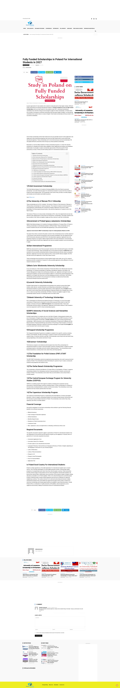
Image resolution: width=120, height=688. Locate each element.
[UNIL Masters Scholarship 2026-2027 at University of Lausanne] (84, 112)
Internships (30, 658)
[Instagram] (94, 19)
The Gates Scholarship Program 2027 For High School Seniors (86, 210)
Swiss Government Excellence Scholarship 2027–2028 (81, 102)
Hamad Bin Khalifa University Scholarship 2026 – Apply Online (33, 654)
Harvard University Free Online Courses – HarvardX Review (53, 647)
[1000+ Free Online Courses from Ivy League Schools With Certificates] (43, 661)
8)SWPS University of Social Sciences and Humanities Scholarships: (48, 166)
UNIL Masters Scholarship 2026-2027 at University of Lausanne (83, 120)
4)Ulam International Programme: (40, 160)
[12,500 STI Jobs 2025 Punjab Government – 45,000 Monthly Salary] (25, 660)
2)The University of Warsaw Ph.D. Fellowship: (43, 157)
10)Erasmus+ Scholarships (39, 170)
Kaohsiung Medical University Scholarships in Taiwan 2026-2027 (87, 174)
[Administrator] (24, 67)
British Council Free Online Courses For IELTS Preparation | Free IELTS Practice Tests (52, 654)
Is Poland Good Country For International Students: (44, 181)
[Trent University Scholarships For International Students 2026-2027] (77, 181)
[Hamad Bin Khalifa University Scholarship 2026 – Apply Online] (25, 654)
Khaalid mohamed (43, 607)
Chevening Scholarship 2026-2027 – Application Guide (39, 34)
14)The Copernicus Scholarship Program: (42, 176)
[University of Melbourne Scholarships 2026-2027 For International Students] (25, 647)
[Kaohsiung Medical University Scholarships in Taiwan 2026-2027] (77, 175)
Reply (40, 611)
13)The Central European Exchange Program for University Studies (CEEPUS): (50, 175)
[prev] (94, 34)
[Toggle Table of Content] (66, 154)
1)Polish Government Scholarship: (40, 155)
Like (91, 76)
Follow (91, 79)
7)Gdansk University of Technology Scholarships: (44, 165)
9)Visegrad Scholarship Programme (41, 168)
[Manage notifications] (117, 685)
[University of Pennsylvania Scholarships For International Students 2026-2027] (77, 203)
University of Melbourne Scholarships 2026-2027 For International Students (34, 647)
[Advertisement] (37, 9)
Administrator (28, 67)
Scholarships (77, 100)
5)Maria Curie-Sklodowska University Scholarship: (44, 162)
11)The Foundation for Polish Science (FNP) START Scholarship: (47, 171)
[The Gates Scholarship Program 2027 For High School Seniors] (77, 210)
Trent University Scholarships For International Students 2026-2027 (87, 181)
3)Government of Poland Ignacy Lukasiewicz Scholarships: (46, 158)
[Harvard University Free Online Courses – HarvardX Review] (43, 647)
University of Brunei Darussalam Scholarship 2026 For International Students (86, 196)
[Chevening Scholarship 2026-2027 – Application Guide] (77, 188)
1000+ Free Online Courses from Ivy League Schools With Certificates (52, 661)
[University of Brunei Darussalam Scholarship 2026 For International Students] (77, 195)
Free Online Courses (50, 645)
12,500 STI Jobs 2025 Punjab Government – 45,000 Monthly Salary (33, 660)
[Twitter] (96, 19)
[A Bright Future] (30, 23)
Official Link (31, 197)
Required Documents (38, 179)
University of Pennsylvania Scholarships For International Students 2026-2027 (87, 203)
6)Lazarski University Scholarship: (40, 163)
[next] (96, 34)
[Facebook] (91, 19)
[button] (95, 31)
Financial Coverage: (37, 178)
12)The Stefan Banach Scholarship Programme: (44, 173)
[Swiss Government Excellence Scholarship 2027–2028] (84, 94)
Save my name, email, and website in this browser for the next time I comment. (50, 632)
